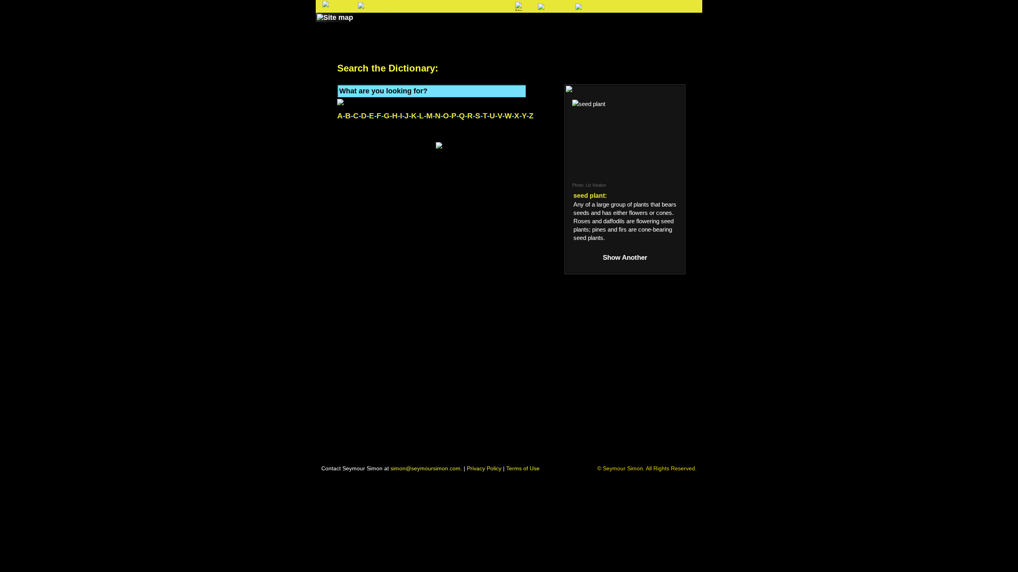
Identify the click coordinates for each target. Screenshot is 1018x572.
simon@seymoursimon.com (425, 468)
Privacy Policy (484, 468)
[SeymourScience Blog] (482, 25)
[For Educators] (578, 25)
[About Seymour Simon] (421, 25)
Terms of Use (523, 468)
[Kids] (528, 25)
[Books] (371, 25)
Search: (444, 7)
